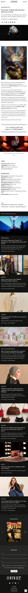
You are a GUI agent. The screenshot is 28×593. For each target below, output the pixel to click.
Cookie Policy (14, 590)
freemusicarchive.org (6, 168)
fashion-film (13, 204)
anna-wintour (5, 204)
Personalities (5, 7)
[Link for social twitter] (9, 583)
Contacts (14, 586)
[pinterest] (6, 22)
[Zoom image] (14, 63)
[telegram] (15, 22)
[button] (25, 532)
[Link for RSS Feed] (18, 583)
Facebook (18, 91)
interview (20, 204)
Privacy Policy (21, 567)
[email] (2, 22)
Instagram (10, 91)
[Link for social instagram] (15, 583)
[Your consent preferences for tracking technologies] (25, 590)
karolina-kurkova (21, 206)
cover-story (4, 206)
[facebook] (4, 22)
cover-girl (12, 206)
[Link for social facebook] (12, 583)
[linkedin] (8, 22)
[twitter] (11, 22)
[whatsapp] (13, 22)
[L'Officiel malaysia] (14, 2)
